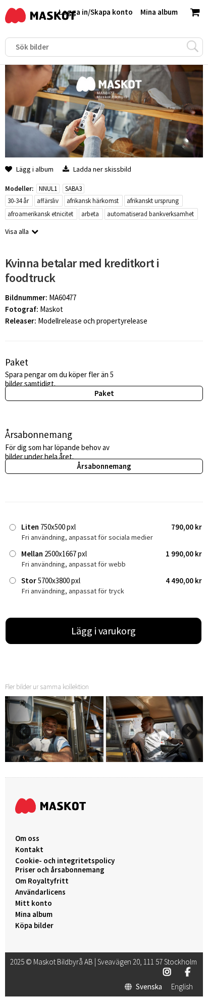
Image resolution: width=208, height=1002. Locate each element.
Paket (104, 393)
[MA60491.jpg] (54, 759)
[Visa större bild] (104, 154)
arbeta (90, 214)
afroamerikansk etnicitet (40, 214)
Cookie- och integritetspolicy (65, 860)
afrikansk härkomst (93, 200)
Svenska (149, 986)
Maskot (51, 309)
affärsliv (48, 200)
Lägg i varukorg (103, 630)
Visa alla (17, 231)
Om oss (27, 838)
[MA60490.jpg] (155, 759)
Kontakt (29, 849)
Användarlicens (40, 892)
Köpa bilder (34, 925)
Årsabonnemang (104, 466)
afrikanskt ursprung (153, 200)
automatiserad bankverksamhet (150, 214)
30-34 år (18, 200)
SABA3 (73, 188)
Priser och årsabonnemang (60, 869)
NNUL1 (48, 188)
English (182, 986)
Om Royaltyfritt (42, 881)
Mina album (34, 914)
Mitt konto (33, 903)
